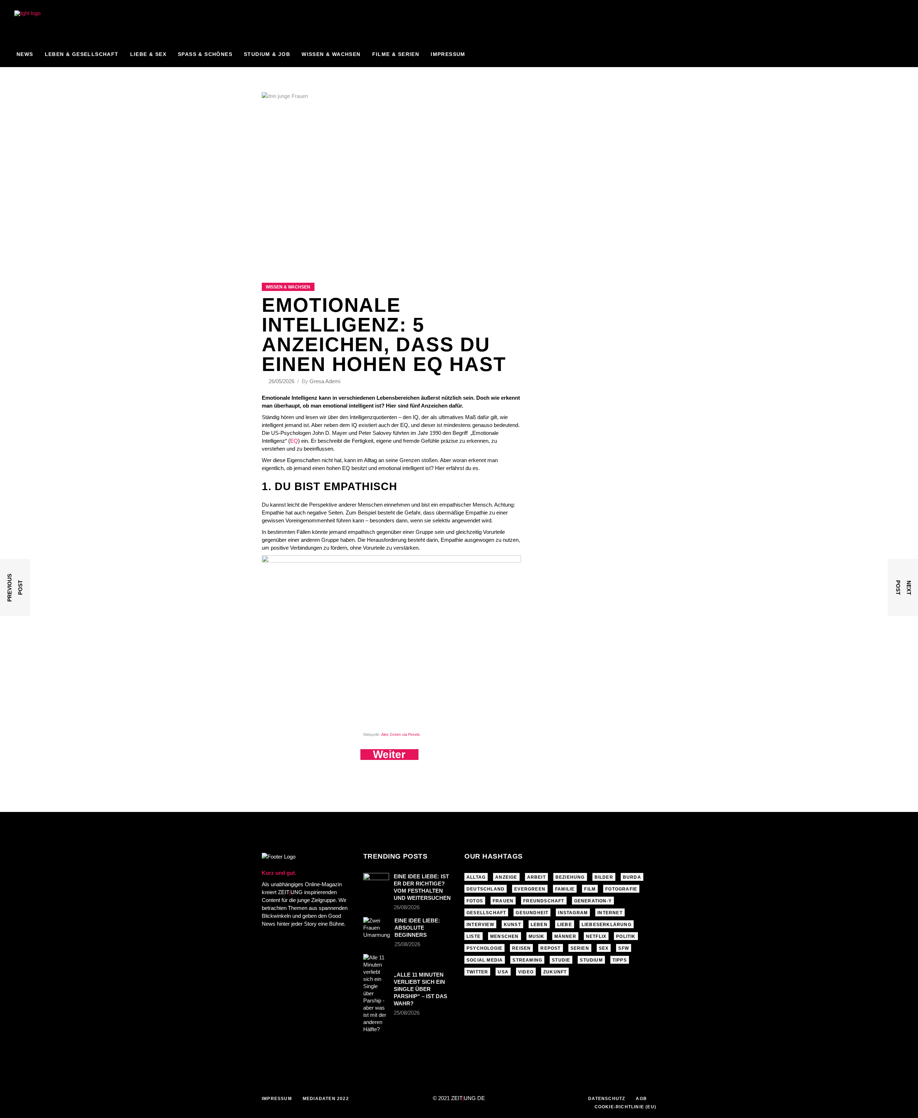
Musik (537, 936)
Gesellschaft (486, 912)
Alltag (476, 877)
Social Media (485, 960)
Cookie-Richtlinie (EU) (625, 1106)
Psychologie (484, 948)
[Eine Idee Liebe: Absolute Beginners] (376, 928)
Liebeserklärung (606, 924)
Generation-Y (593, 900)
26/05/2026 (282, 381)
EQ (294, 441)
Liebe (564, 924)
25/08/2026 (407, 944)
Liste (474, 936)
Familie (564, 889)
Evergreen (529, 889)
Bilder (604, 877)
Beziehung (570, 877)
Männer (565, 936)
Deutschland (486, 889)
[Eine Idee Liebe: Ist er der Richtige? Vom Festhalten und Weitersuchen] (376, 881)
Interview (480, 924)
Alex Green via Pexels (400, 734)
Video (526, 971)
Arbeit (536, 877)
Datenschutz (606, 1098)
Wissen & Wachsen (288, 287)
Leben (539, 924)
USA (503, 971)
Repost (550, 948)
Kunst (512, 924)
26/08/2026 (407, 907)
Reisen (521, 948)
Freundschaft (543, 900)
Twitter (477, 971)
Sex (604, 948)
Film (590, 889)
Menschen (504, 936)
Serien (580, 948)
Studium (591, 960)
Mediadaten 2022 (326, 1098)
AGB (641, 1098)
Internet (610, 912)
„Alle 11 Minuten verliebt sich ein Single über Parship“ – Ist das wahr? (420, 989)
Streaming (527, 960)
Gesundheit (532, 912)
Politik (625, 936)
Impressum (277, 1098)
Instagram (573, 912)
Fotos (475, 900)
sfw (623, 948)
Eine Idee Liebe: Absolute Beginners (417, 927)
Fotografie (621, 889)
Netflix (596, 936)
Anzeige (506, 877)
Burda (632, 877)
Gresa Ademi (324, 381)
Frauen (503, 900)
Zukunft (555, 971)
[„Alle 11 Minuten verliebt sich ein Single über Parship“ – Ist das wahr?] (376, 993)
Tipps (619, 960)
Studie (561, 960)
